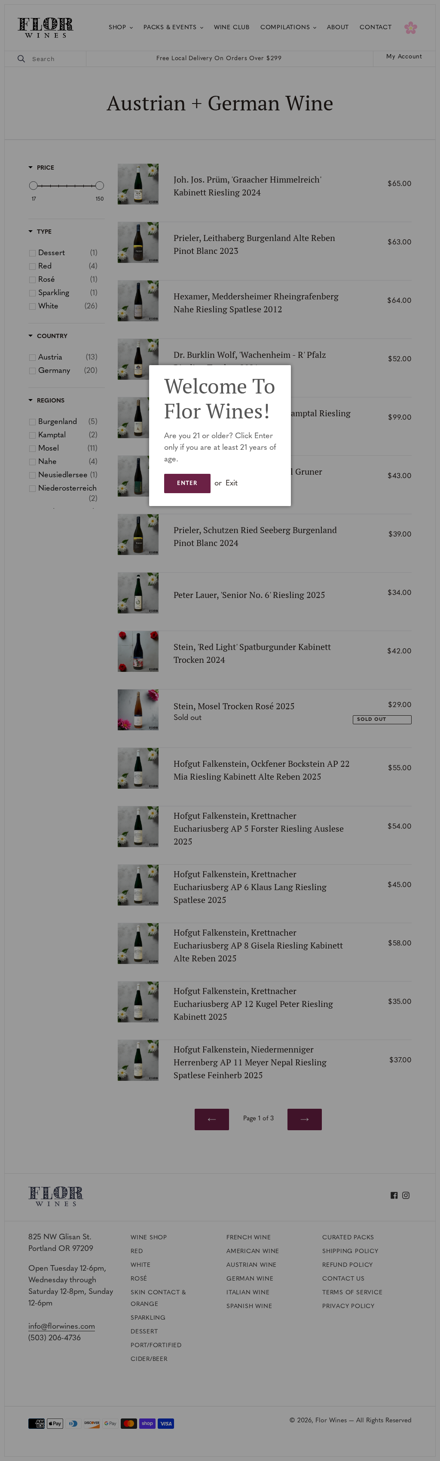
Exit (232, 484)
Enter (187, 483)
